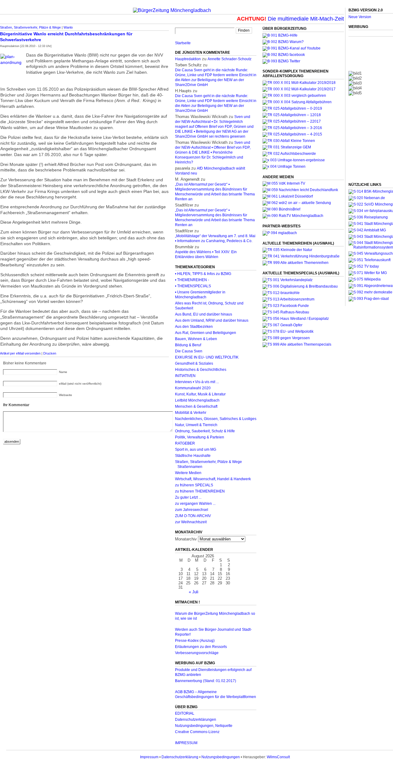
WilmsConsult (278, 757)
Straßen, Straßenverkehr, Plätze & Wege (30, 27)
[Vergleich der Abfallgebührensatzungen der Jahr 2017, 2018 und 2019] (294, 95)
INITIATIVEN (185, 376)
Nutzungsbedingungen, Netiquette (203, 726)
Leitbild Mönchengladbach (197, 400)
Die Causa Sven (188, 351)
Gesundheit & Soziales (194, 363)
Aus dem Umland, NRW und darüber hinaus (211, 320)
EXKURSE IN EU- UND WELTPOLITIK (207, 357)
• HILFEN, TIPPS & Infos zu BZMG (203, 274)
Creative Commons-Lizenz (197, 732)
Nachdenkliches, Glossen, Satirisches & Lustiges (215, 419)
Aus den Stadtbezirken (194, 326)
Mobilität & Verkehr (190, 412)
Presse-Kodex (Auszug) (195, 640)
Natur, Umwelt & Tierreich (196, 425)
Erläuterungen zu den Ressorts (201, 647)
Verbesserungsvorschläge (197, 653)
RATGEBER (185, 443)
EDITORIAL (184, 713)
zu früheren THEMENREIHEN (200, 491)
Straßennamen (189, 467)
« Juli (193, 592)
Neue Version (359, 17)
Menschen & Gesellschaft (196, 406)
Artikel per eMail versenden (20, 353)
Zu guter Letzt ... (188, 497)
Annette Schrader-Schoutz (229, 59)
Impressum (149, 757)
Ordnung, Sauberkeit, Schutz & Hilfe (205, 431)
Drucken (49, 353)
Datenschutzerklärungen (195, 719)
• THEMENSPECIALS (193, 286)
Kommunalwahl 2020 (193, 388)
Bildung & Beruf (188, 345)
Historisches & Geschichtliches (200, 369)
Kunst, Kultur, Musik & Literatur (200, 394)
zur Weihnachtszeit (191, 522)
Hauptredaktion (188, 59)
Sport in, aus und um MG (195, 449)
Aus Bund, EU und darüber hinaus (203, 314)
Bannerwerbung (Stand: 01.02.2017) (205, 681)
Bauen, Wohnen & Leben (196, 339)
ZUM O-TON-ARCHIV (193, 516)
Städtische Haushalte (193, 455)
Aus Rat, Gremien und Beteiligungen (205, 333)
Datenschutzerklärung (179, 757)
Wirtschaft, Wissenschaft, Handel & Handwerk (213, 479)
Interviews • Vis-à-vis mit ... (197, 382)
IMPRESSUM (186, 743)
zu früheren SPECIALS (194, 485)
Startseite (183, 43)
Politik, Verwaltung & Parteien (199, 437)
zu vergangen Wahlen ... (195, 503)
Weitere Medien (188, 473)
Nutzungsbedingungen (220, 757)
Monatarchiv (186, 539)
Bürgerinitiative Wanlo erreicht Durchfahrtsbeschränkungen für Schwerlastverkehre (66, 36)
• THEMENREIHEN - (192, 280)
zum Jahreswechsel (191, 510)
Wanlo (68, 27)
